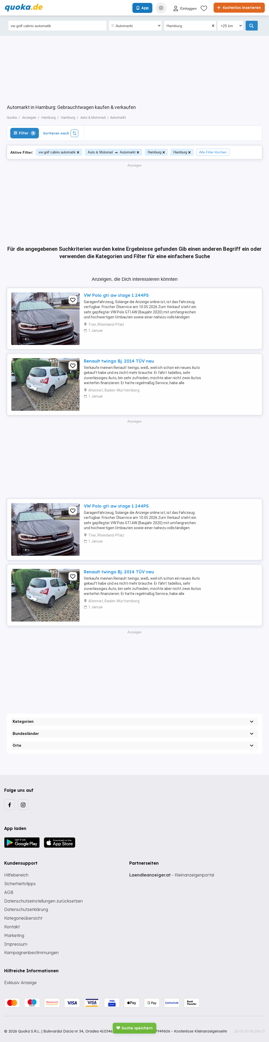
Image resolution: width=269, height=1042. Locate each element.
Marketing (14, 935)
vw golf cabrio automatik (57, 152)
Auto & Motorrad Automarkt (112, 152)
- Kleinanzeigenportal (171, 875)
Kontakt (12, 926)
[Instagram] (23, 805)
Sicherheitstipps (20, 883)
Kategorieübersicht (23, 918)
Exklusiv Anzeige (20, 982)
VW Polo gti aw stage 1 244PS (116, 295)
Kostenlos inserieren (241, 7)
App (145, 8)
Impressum (15, 944)
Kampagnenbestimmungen (31, 952)
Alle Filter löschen (212, 152)
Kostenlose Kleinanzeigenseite (200, 1031)
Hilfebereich (16, 875)
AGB (8, 892)
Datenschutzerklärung (26, 909)
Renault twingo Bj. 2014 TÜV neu (119, 361)
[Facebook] (9, 805)
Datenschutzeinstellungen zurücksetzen (43, 901)
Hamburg (154, 152)
